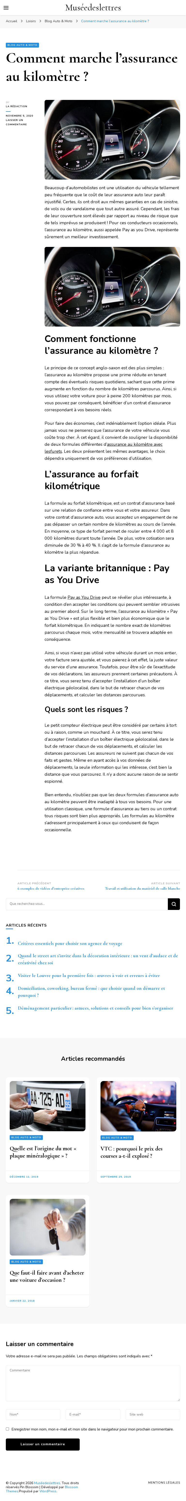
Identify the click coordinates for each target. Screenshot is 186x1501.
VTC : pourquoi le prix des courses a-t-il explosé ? (132, 1152)
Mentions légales (164, 1483)
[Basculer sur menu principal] (6, 7)
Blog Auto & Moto (22, 45)
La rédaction (16, 106)
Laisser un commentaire (21, 123)
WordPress (47, 1491)
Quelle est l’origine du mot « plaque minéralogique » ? (43, 1152)
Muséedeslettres (93, 7)
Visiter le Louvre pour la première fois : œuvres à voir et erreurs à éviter (89, 975)
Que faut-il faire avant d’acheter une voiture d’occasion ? (47, 1276)
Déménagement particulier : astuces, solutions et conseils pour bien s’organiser (95, 1008)
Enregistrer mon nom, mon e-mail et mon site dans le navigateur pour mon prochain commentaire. (92, 1429)
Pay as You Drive (84, 597)
